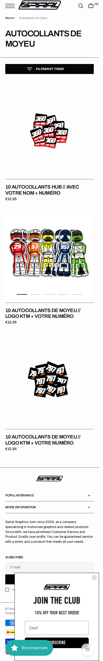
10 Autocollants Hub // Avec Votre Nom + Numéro (42, 190)
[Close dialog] (94, 577)
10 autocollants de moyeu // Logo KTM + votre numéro (42, 313)
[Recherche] (81, 6)
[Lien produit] (49, 131)
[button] (11, 6)
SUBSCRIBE (56, 642)
